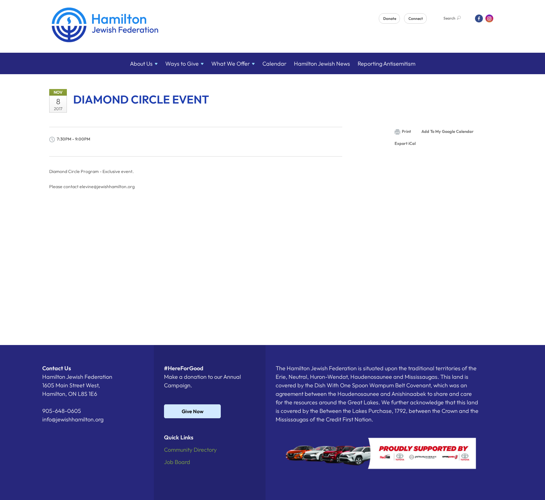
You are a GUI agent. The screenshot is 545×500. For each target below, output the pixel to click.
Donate (389, 18)
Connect (415, 18)
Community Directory (190, 449)
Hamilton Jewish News (322, 63)
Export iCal (405, 143)
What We (230, 63)
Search (449, 18)
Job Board (177, 462)
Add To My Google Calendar (447, 131)
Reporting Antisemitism (386, 63)
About (141, 63)
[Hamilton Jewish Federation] (105, 26)
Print (406, 131)
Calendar (274, 63)
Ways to (182, 63)
